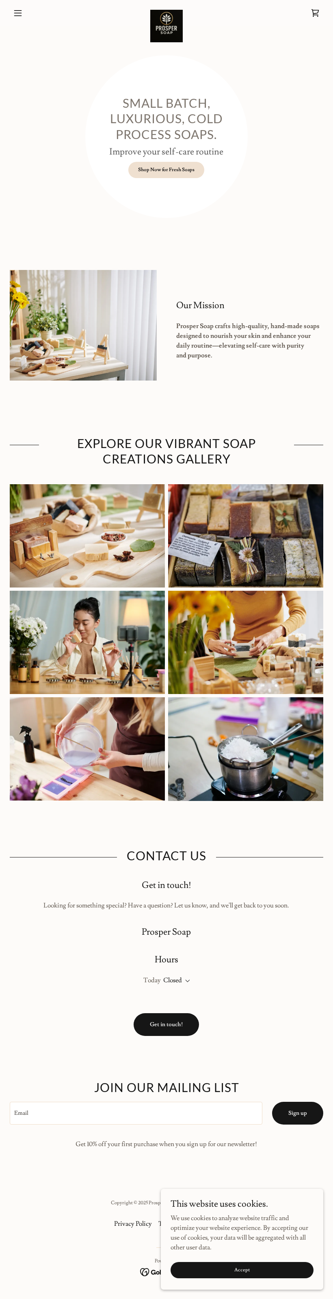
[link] (166, 13)
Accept (242, 1270)
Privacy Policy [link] (133, 1224)
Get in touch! (166, 1024)
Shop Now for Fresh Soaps (166, 170)
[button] (33, 13)
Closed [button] (172, 980)
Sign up (297, 1113)
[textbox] (136, 1113)
